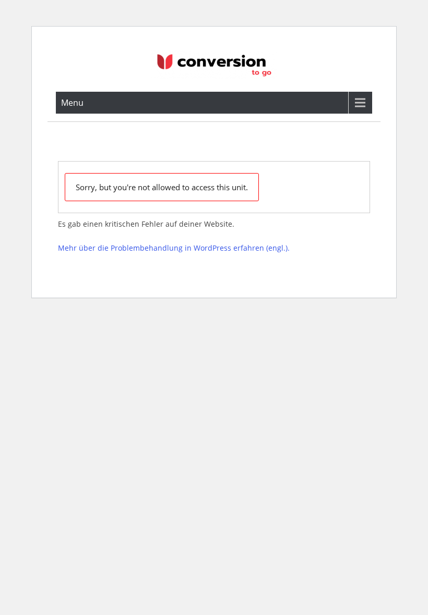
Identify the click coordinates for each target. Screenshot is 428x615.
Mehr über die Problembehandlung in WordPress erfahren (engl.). (174, 248)
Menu (72, 102)
